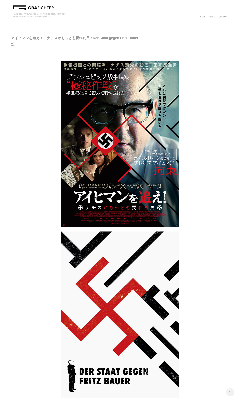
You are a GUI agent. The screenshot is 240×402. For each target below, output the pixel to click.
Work (203, 16)
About (212, 16)
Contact (223, 16)
